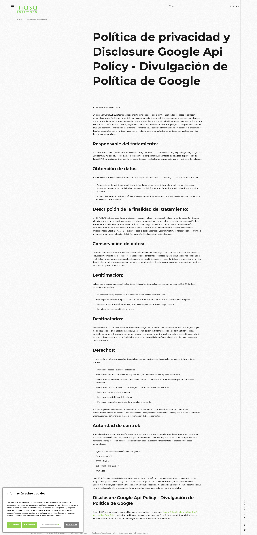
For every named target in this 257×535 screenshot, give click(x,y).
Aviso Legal (36, 533)
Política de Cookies (78, 533)
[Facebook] (245, 525)
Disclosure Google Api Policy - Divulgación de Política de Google (120, 533)
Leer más (70, 525)
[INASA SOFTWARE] (27, 8)
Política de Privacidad (55, 533)
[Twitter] (245, 530)
